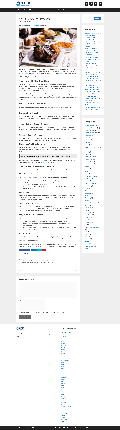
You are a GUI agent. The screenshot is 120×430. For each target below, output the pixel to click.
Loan (86, 195)
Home (19, 9)
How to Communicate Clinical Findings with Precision (91, 59)
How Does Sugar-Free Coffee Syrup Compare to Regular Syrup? (35, 260)
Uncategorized (89, 246)
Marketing (88, 198)
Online (87, 205)
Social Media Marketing (92, 227)
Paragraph (50, 9)
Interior (87, 188)
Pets (86, 210)
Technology (88, 236)
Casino (87, 145)
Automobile (88, 135)
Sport (86, 231)
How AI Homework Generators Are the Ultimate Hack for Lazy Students (37, 262)
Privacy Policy (66, 9)
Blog (86, 137)
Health (87, 181)
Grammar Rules (28, 9)
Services (87, 222)
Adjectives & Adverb (91, 128)
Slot (86, 224)
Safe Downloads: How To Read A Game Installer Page (92, 109)
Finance (87, 169)
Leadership (88, 193)
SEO (86, 220)
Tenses (87, 239)
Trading (87, 241)
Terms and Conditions (72, 427)
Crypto (87, 152)
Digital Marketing (90, 156)
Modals (87, 200)
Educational (88, 161)
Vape (86, 248)
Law (86, 190)
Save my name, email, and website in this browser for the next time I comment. (42, 312)
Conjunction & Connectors (93, 147)
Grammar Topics (39, 9)
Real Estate (88, 215)
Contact (58, 9)
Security (87, 217)
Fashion (87, 166)
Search (97, 18)
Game (86, 173)
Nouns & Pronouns (90, 203)
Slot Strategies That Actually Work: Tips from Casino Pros (92, 98)
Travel (86, 244)
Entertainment (89, 164)
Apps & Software (90, 130)
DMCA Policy (89, 427)
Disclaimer (82, 427)
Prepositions (88, 212)
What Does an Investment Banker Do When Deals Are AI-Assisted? (93, 35)
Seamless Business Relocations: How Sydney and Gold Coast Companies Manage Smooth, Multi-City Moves (92, 68)
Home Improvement (91, 183)
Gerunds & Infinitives (91, 176)
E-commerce (88, 159)
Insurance (88, 186)
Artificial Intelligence (91, 132)
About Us (96, 427)
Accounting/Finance (91, 125)
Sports (87, 234)
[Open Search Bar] (101, 10)
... (41, 267)
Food (22, 259)
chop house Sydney (45, 160)
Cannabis (87, 142)
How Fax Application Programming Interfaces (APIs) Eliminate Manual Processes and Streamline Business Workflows (93, 79)
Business (87, 140)
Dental (87, 154)
